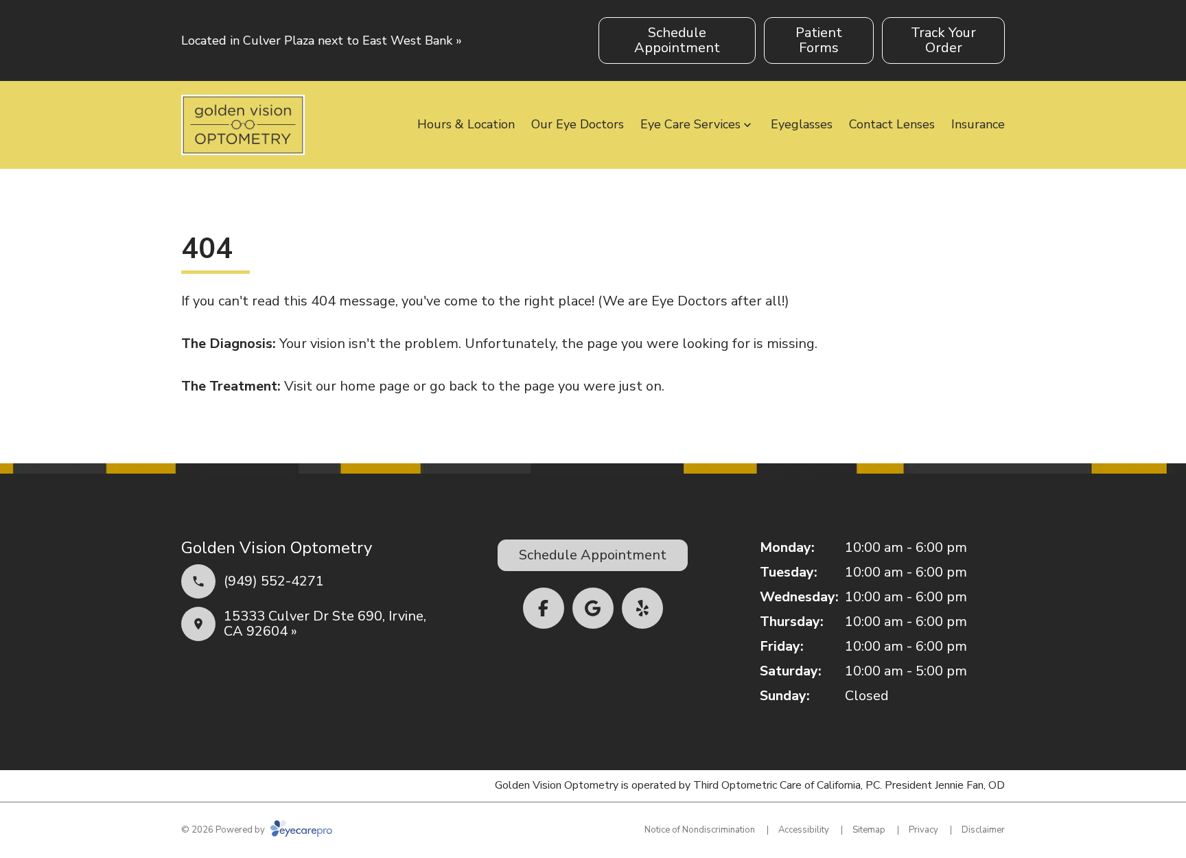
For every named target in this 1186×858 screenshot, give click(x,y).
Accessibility (803, 830)
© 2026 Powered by (224, 830)
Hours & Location (466, 124)
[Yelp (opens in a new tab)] (642, 608)
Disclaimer (983, 830)
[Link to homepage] (243, 125)
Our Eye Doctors (577, 124)
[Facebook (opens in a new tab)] (543, 608)
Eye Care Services (690, 124)
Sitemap (868, 830)
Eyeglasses (802, 124)
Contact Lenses (892, 124)
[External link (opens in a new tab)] (593, 608)
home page (375, 386)
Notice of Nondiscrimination (699, 830)
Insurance (978, 124)
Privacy (923, 830)
